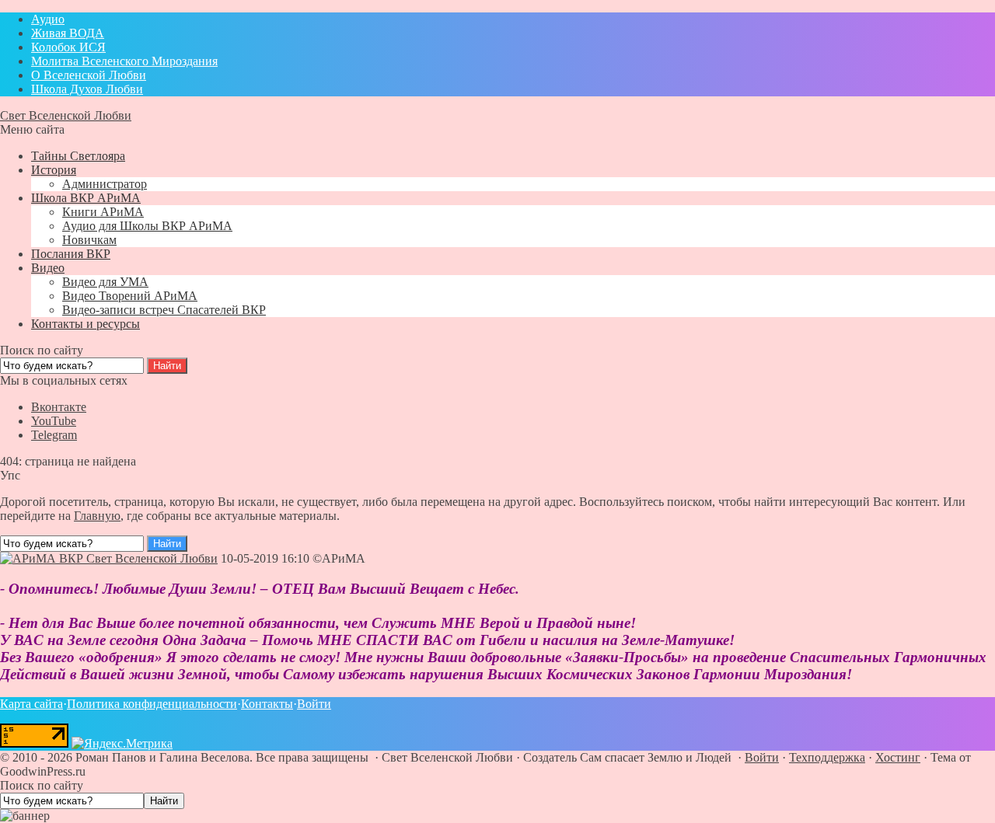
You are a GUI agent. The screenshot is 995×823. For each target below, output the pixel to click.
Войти (314, 703)
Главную (97, 515)
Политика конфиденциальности (152, 703)
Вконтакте (58, 406)
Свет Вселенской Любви (65, 115)
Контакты (267, 703)
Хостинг (897, 757)
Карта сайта (31, 703)
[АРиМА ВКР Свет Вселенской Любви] (109, 558)
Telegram (54, 434)
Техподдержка (827, 757)
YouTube (53, 420)
